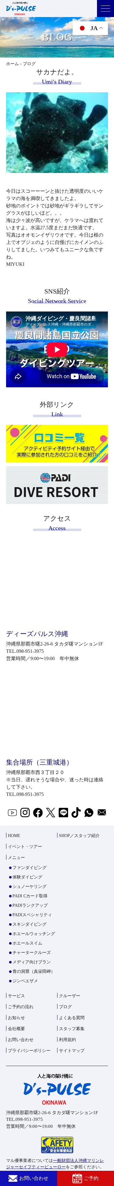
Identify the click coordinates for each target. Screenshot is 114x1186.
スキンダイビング (29, 924)
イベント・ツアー (25, 846)
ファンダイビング (29, 867)
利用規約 (67, 1039)
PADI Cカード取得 (29, 896)
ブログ (65, 1007)
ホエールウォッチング (33, 933)
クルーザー (69, 996)
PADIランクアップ (30, 905)
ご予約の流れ (20, 1007)
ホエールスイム (27, 943)
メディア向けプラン (31, 962)
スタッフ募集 (72, 1028)
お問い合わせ (33, 1178)
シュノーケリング (29, 886)
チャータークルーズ (31, 952)
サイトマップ (72, 1050)
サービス (16, 996)
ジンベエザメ (25, 981)
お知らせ (16, 1017)
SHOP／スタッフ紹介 (79, 835)
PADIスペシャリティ (32, 915)
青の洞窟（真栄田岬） (33, 971)
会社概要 (16, 1028)
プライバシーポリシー (29, 1050)
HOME (14, 835)
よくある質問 (72, 1017)
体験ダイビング (27, 877)
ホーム (12, 64)
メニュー (16, 857)
